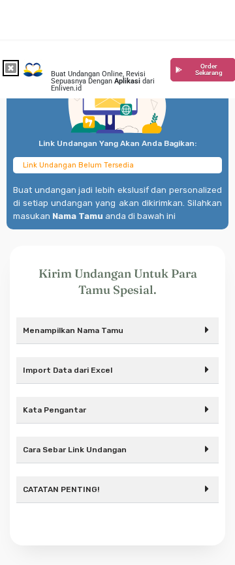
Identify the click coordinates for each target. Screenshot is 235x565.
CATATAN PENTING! (61, 489)
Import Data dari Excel (67, 370)
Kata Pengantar (54, 409)
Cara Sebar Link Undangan (75, 449)
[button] (117, 330)
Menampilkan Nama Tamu (73, 330)
